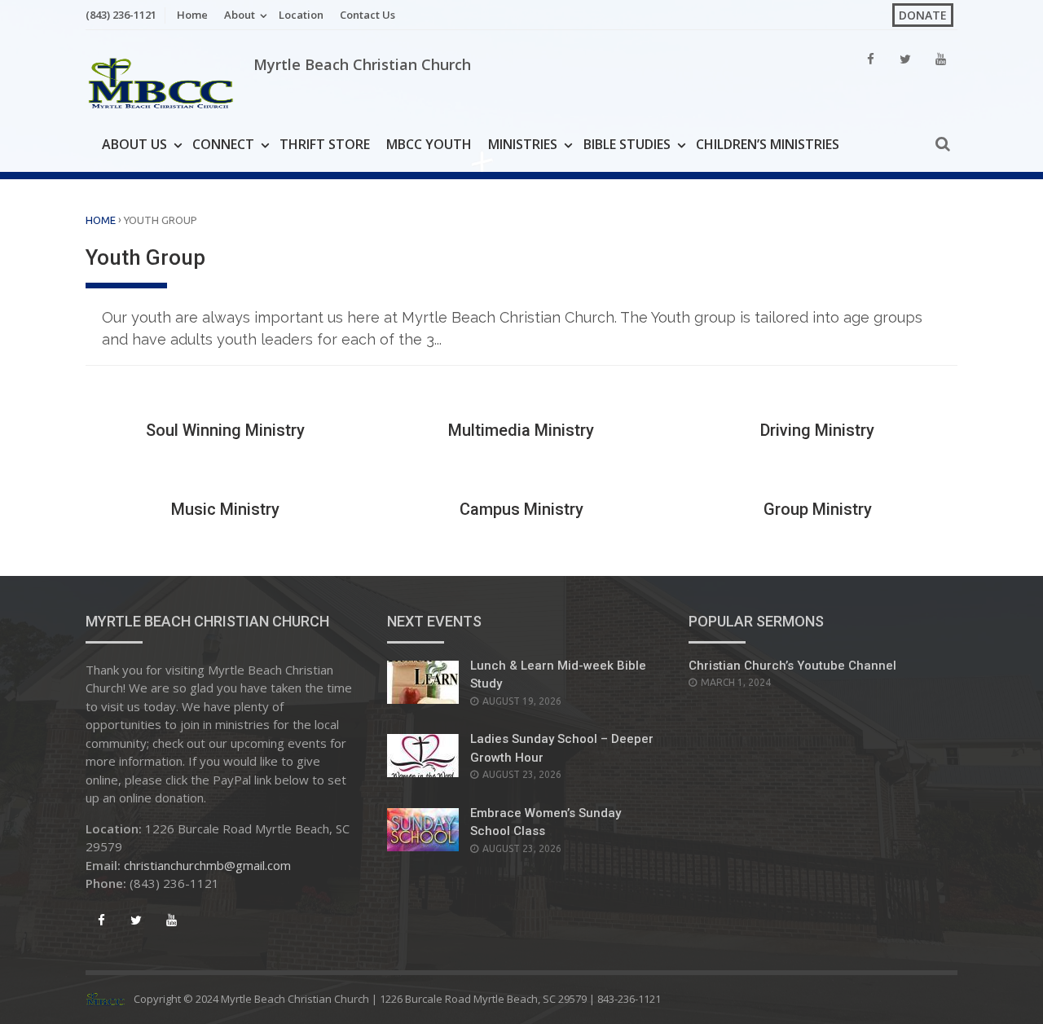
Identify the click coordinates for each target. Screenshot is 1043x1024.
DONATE (923, 15)
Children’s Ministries (767, 144)
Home (192, 14)
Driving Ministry (817, 430)
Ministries (522, 144)
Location (301, 14)
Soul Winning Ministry (225, 430)
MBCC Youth (429, 144)
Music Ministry (225, 509)
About (239, 14)
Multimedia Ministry (521, 430)
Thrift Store (324, 144)
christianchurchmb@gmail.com (207, 865)
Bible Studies (627, 144)
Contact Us (367, 14)
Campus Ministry (521, 509)
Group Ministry (818, 509)
